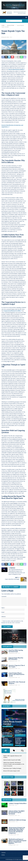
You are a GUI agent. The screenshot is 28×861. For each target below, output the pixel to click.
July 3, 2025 (12, 805)
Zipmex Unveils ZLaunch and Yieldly (11, 760)
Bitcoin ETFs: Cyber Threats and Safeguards (17, 682)
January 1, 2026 (19, 745)
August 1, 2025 (7, 736)
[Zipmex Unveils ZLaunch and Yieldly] (14, 783)
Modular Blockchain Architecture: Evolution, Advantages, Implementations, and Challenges (7, 738)
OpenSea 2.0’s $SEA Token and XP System (20, 731)
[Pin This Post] (12, 57)
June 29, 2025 (12, 821)
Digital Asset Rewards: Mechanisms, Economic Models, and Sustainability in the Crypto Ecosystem (13, 764)
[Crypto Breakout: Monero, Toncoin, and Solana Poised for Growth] (4, 674)
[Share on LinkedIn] (9, 57)
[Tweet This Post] (6, 57)
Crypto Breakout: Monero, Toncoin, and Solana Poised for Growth (16, 674)
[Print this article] (18, 57)
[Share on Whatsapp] (21, 57)
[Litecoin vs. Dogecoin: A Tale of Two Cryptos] (4, 667)
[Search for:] (14, 21)
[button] (26, 17)
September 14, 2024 (13, 653)
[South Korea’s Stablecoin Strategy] (4, 821)
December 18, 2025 (20, 734)
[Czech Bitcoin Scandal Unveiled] (14, 718)
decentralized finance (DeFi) (15, 69)
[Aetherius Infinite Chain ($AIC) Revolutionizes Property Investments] (4, 812)
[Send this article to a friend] (15, 57)
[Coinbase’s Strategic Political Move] (4, 805)
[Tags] (14, 750)
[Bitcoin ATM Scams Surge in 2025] (14, 788)
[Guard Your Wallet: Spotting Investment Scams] (4, 652)
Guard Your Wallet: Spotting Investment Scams (16, 650)
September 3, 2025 (13, 815)
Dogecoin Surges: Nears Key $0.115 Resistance (16, 658)
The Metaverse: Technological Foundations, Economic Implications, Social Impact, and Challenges (20, 739)
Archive (3, 855)
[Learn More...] (14, 702)
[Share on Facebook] (3, 57)
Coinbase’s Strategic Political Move (18, 803)
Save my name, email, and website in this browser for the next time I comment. (12, 621)
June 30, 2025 (6, 37)
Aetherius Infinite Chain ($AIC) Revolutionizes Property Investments (16, 812)
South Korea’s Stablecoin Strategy (17, 820)
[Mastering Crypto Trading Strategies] (7, 788)
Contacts (3, 852)
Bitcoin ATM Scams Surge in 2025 (11, 771)
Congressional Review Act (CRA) (12, 311)
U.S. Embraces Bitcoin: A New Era (7, 733)
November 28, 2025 (7, 744)
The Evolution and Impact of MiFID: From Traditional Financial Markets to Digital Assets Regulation (17, 841)
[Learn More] (14, 643)
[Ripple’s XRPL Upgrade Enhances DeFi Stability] (7, 783)
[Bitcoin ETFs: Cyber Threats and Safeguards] (4, 683)
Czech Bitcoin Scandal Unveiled (12, 722)
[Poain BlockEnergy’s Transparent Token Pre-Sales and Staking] (14, 793)
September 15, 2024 (13, 661)
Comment (3, 596)
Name (3, 608)
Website (3, 616)
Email (2, 612)
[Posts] (5, 750)
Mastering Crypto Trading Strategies (12, 768)
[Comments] (22, 750)
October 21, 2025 (7, 726)
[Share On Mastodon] (24, 57)
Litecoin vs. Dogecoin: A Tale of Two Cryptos (17, 666)
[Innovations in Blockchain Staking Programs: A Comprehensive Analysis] (20, 793)
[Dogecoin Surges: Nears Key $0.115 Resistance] (4, 659)
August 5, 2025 (13, 845)
